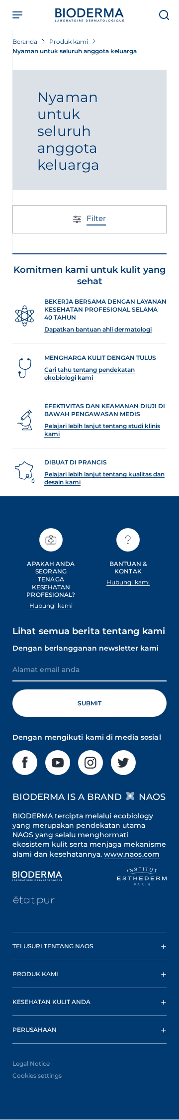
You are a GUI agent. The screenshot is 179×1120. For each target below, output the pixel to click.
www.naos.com (132, 854)
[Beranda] (89, 15)
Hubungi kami (51, 605)
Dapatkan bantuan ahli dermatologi (98, 329)
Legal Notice (31, 1063)
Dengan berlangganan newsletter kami (85, 648)
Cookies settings (37, 1075)
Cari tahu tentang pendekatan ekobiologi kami (89, 373)
